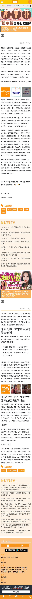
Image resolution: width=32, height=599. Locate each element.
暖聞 (16, 557)
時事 (23, 6)
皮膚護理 (15, 572)
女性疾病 (3, 572)
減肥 (27, 209)
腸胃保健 (18, 570)
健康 (3, 6)
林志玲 (22, 470)
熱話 (12, 557)
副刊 (28, 6)
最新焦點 (3, 557)
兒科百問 (24, 570)
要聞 (8, 557)
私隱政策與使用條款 (17, 588)
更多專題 (21, 572)
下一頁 (17, 185)
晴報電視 (9, 6)
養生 (3, 470)
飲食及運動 (10, 568)
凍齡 (15, 470)
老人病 (9, 572)
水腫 (21, 209)
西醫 (3, 212)
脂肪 (9, 209)
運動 (3, 209)
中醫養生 (24, 568)
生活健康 (18, 568)
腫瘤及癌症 (4, 570)
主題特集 (17, 6)
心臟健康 (11, 570)
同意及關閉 (16, 592)
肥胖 (15, 209)
